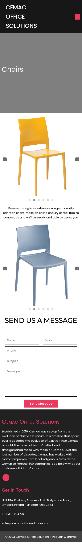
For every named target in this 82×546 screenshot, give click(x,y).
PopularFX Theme (64, 537)
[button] (29, 200)
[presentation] (5, 159)
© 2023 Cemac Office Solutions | (28, 537)
